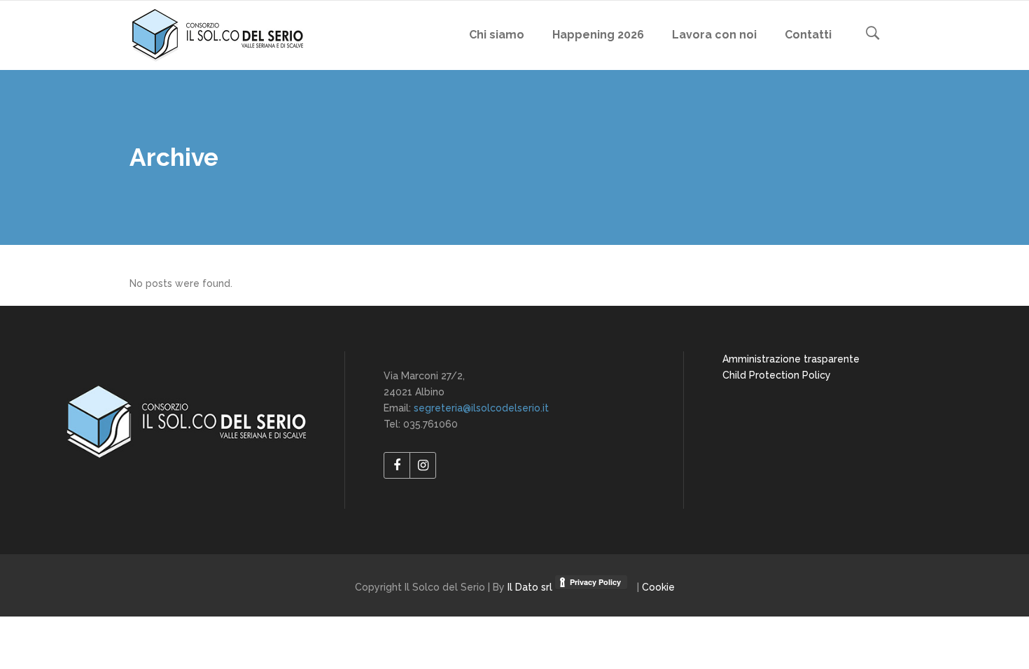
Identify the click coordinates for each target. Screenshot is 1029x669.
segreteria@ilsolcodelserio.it (481, 408)
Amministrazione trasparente (791, 359)
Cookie (658, 587)
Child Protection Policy (776, 375)
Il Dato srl (531, 587)
